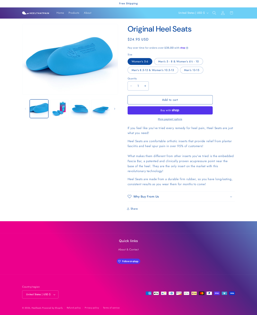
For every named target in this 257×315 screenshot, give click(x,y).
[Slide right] (114, 109)
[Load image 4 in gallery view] (100, 108)
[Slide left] (25, 109)
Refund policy (74, 307)
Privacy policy (92, 307)
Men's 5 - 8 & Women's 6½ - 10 (178, 61)
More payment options (170, 119)
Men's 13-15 (191, 70)
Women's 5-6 (140, 61)
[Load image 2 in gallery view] (59, 108)
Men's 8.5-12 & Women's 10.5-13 (153, 70)
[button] (214, 13)
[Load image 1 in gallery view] (39, 108)
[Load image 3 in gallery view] (80, 108)
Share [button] (134, 208)
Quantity (132, 78)
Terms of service (111, 307)
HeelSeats (36, 307)
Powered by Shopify (52, 307)
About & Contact (128, 249)
